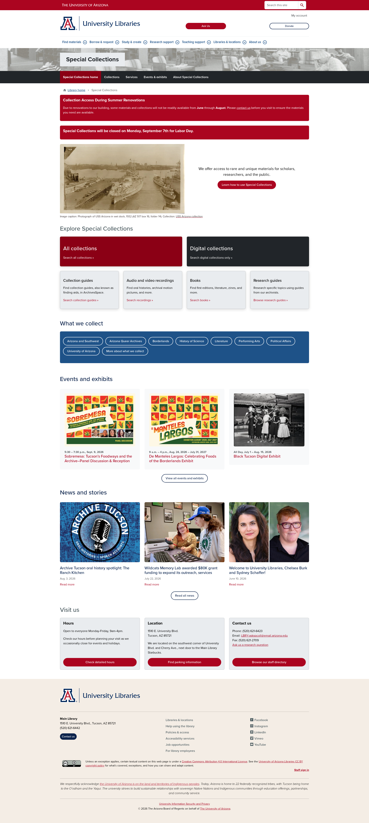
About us (255, 42)
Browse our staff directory (269, 662)
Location (155, 623)
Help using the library (180, 726)
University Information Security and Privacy (184, 803)
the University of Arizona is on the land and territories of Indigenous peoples (149, 784)
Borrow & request (101, 42)
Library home (76, 90)
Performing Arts (249, 341)
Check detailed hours (100, 662)
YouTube (260, 745)
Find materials (71, 42)
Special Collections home (80, 77)
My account (299, 16)
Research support (162, 42)
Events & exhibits (155, 77)
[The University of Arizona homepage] (85, 5)
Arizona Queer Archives (126, 341)
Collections (112, 77)
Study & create (131, 42)
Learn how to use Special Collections (247, 185)
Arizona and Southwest (83, 341)
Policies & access (177, 732)
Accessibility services (180, 738)
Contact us (241, 623)
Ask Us (206, 26)
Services (132, 77)
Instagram (261, 726)
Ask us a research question (250, 645)
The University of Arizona (215, 808)
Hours (68, 623)
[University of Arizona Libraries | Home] (100, 23)
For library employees (180, 751)
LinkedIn (260, 732)
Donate (289, 26)
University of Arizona (81, 351)
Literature (221, 341)
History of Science (192, 341)
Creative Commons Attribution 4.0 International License (214, 761)
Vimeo (258, 738)
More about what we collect (125, 351)
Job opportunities (177, 745)
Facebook (261, 720)
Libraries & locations (227, 42)
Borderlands (161, 341)
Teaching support (193, 42)
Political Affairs (281, 341)
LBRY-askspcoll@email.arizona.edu (264, 636)
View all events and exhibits (185, 478)
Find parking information (184, 662)
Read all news (184, 596)
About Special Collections (191, 77)
